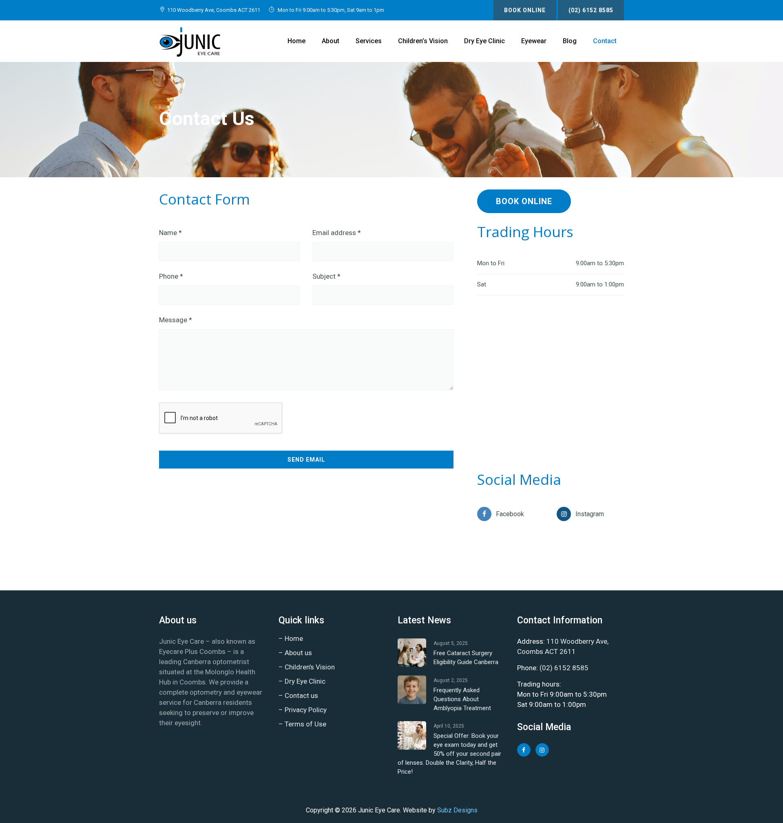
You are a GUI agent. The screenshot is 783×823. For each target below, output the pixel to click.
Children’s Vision (423, 41)
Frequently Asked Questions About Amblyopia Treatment (462, 699)
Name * (170, 233)
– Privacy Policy (303, 710)
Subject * (326, 276)
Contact (605, 41)
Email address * (336, 233)
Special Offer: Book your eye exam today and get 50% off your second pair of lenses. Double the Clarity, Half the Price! (449, 753)
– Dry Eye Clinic (302, 681)
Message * (175, 320)
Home (296, 41)
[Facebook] (484, 514)
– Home (291, 638)
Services (369, 41)
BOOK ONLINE (525, 10)
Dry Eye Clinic (484, 41)
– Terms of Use (302, 724)
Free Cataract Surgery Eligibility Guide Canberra (466, 657)
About (330, 41)
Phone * (171, 276)
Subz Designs (457, 810)
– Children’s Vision (307, 667)
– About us (295, 653)
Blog (570, 41)
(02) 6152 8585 (590, 10)
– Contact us (298, 695)
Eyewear (533, 41)
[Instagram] (564, 514)
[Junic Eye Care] (189, 41)
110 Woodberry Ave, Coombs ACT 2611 (213, 10)
